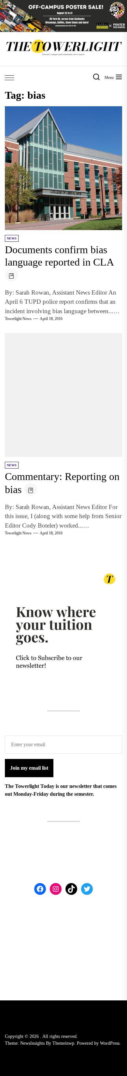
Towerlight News (18, 318)
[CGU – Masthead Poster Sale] (63, 4)
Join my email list (29, 768)
